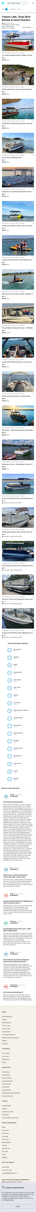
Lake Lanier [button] (5, 1130)
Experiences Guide (7, 1111)
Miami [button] (3, 1127)
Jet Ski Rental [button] (6, 1075)
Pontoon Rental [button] (6, 1084)
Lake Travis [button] (5, 1139)
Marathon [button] (5, 1157)
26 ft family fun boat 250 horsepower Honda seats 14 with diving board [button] (16, 960)
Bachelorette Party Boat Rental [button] (11, 1093)
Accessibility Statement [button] (8, 1034)
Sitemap (4, 1040)
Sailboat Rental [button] (6, 1090)
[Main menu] (33, 3)
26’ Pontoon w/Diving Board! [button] (13, 802)
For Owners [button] (5, 1056)
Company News (6, 1105)
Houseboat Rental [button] (7, 1081)
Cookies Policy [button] (6, 1031)
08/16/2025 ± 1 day (15, 9)
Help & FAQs (5, 1167)
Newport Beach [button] (6, 1142)
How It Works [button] (6, 1053)
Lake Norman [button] (6, 1148)
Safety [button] (4, 1062)
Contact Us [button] (5, 1043)
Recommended (27, 27)
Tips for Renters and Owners (10, 1117)
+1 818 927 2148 (6, 1170)
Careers (4, 1019)
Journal (4, 1101)
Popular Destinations (9, 1123)
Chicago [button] (4, 1145)
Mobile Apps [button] (5, 1059)
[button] (5, 25)
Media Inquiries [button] (6, 1022)
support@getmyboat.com (9, 1173)
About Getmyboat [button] (7, 1016)
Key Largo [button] (5, 1151)
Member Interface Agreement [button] (10, 1037)
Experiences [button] (6, 1067)
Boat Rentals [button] (5, 1072)
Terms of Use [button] (17, 1194)
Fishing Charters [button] (6, 1078)
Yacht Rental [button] (5, 1087)
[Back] (4, 41)
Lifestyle (4, 1108)
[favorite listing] (33, 53)
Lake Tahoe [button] (5, 1133)
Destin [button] (4, 1154)
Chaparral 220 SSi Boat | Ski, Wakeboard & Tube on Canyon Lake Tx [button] (18, 902)
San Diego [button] (5, 1136)
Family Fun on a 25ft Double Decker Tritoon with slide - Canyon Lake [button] (15, 876)
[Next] (32, 41)
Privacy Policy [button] (9, 1200)
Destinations (5, 1114)
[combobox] (17, 3)
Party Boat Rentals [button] (7, 1096)
